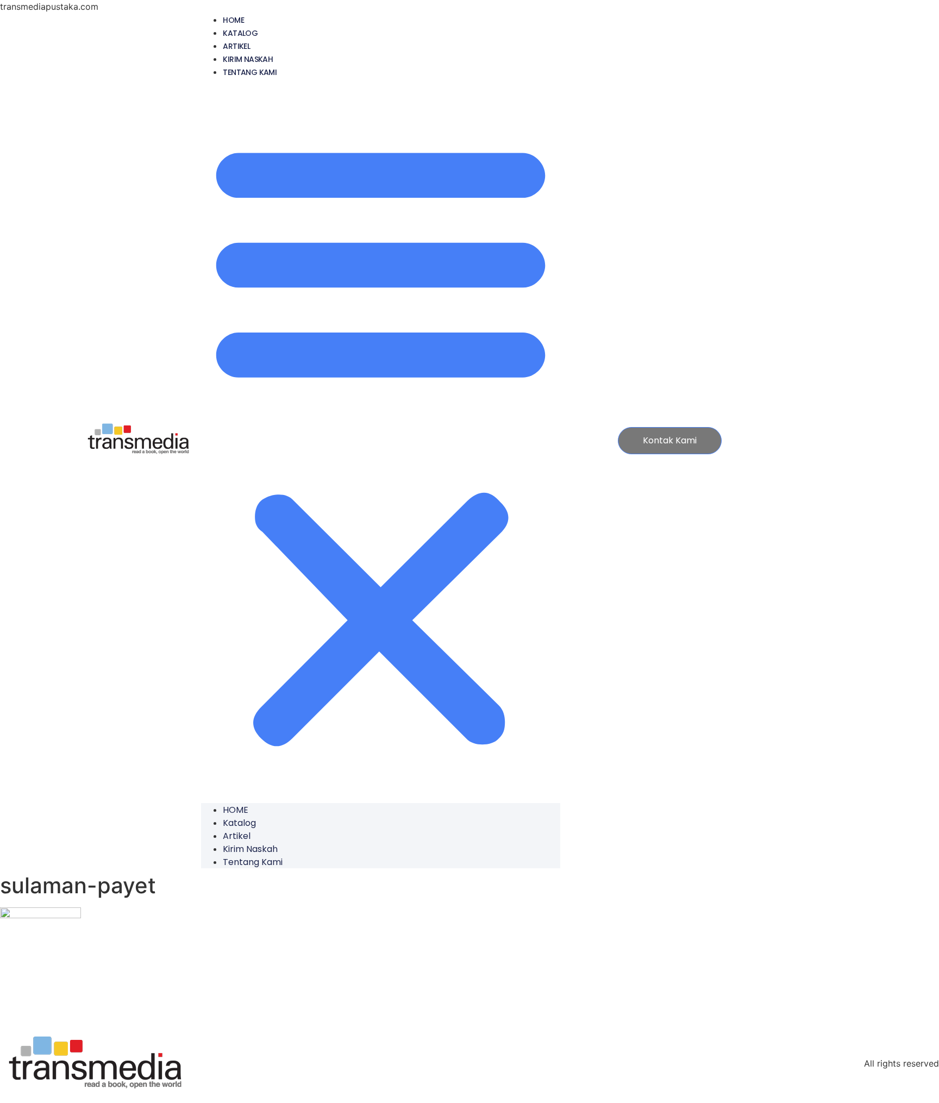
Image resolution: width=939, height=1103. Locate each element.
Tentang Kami (250, 72)
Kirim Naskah (248, 59)
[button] (380, 440)
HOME (233, 20)
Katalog (240, 33)
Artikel (236, 46)
